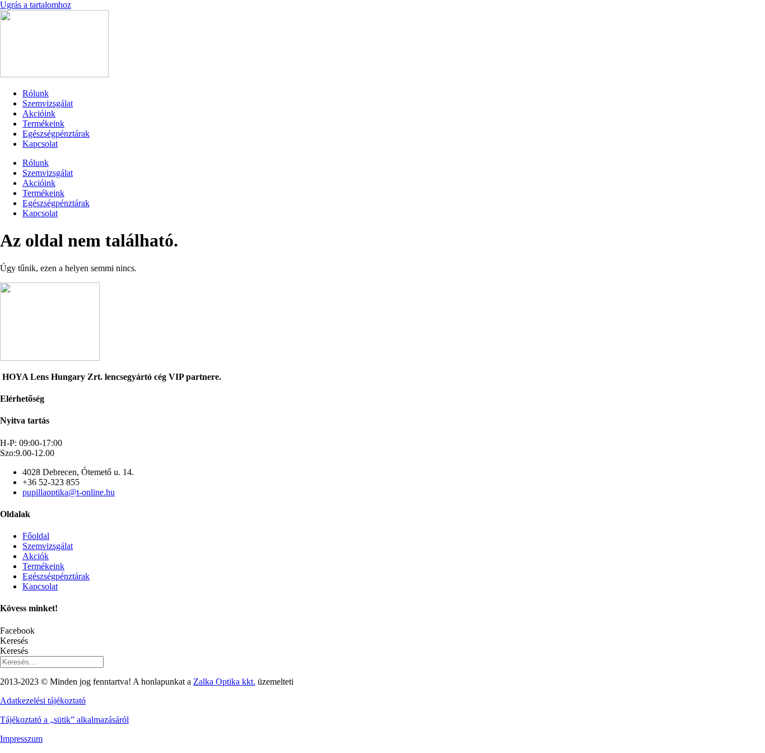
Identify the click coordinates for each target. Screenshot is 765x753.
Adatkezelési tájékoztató (43, 700)
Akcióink (38, 113)
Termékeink (43, 123)
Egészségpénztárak (56, 133)
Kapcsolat (40, 143)
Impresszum (21, 738)
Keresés (14, 640)
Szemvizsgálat (47, 103)
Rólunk (35, 93)
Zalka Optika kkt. (224, 681)
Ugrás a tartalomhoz (35, 5)
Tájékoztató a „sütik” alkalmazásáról (64, 719)
